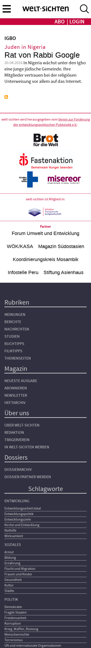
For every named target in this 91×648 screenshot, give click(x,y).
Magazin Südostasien (61, 246)
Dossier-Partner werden (27, 476)
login (76, 21)
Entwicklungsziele (17, 519)
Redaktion (14, 432)
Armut (9, 552)
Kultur (9, 585)
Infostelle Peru (23, 272)
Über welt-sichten (22, 425)
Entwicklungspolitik (19, 514)
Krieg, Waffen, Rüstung (21, 629)
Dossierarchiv (18, 469)
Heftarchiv (14, 402)
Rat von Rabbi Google (42, 55)
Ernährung (12, 563)
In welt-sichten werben (26, 447)
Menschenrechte (16, 634)
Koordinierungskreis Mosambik (45, 259)
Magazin (15, 368)
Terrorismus (13, 640)
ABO (60, 21)
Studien (12, 336)
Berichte (12, 321)
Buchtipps (14, 343)
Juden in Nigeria (25, 47)
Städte (9, 591)
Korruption (12, 623)
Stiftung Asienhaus (63, 272)
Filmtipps (13, 351)
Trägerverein (17, 439)
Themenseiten (17, 358)
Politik (11, 599)
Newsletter (15, 395)
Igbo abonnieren (6, 97)
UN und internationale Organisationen (32, 645)
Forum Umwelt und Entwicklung (45, 233)
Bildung (10, 557)
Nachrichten (16, 329)
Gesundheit (13, 580)
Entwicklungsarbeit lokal (22, 508)
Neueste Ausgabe (20, 380)
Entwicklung (16, 501)
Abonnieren (15, 388)
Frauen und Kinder (18, 574)
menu (6, 8)
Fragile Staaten (15, 612)
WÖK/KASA (20, 246)
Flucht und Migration (19, 569)
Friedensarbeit (15, 618)
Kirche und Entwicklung (21, 525)
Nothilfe (10, 530)
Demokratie (13, 607)
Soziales (12, 544)
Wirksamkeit (13, 536)
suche (84, 8)
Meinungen (14, 314)
